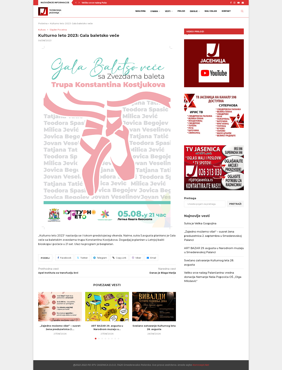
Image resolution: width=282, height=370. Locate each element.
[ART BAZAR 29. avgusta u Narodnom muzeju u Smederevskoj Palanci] (107, 306)
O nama (154, 11)
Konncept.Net (201, 364)
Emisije (194, 11)
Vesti (168, 11)
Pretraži (235, 203)
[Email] (243, 2)
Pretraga (190, 198)
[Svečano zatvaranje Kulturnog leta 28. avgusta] (154, 306)
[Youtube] (238, 2)
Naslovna (140, 11)
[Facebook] (230, 2)
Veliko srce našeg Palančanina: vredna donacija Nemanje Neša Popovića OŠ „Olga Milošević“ (212, 277)
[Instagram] (234, 2)
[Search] (242, 11)
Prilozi (181, 11)
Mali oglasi (211, 11)
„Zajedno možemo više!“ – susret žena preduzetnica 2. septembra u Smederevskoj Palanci (213, 236)
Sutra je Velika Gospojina (200, 223)
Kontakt (226, 11)
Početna (42, 23)
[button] (76, 2)
